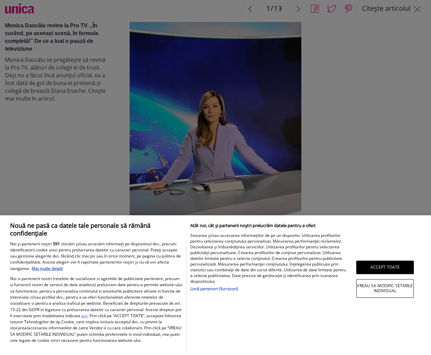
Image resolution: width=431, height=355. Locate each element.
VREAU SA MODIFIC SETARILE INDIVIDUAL (385, 288)
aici (84, 316)
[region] (215, 285)
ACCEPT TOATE (385, 267)
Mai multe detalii (47, 268)
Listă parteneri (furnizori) (214, 289)
